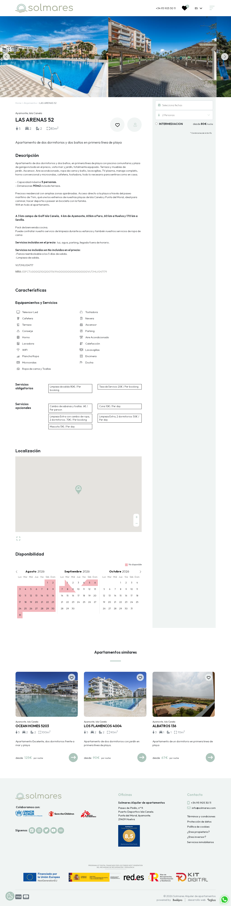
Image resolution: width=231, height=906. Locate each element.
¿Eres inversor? (196, 837)
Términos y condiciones (201, 816)
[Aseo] (54, 56)
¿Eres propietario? (198, 831)
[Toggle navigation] (212, 8)
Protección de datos (199, 821)
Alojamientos (30, 102)
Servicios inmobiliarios (200, 842)
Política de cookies (198, 826)
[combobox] (198, 8)
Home (18, 102)
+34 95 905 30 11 (166, 8)
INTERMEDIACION (171, 124)
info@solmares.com (204, 808)
